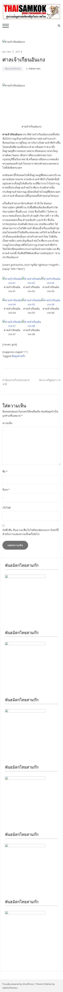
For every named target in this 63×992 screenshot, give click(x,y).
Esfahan (48, 984)
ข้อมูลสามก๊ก (18, 356)
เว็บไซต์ (6, 507)
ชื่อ (4, 471)
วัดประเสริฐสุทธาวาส (50, 380)
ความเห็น (7, 423)
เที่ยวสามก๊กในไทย (13, 68)
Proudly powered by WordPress (18, 984)
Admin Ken (34, 68)
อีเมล (6, 489)
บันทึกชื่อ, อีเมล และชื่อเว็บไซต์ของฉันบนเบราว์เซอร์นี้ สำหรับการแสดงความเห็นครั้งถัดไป (30, 532)
